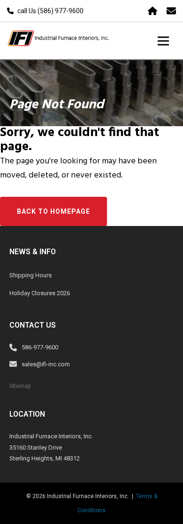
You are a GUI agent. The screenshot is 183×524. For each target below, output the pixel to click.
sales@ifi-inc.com (46, 364)
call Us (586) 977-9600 (50, 11)
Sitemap (19, 386)
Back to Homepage (53, 211)
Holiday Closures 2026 (39, 293)
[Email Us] (171, 11)
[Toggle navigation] (163, 40)
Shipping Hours (30, 275)
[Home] (152, 11)
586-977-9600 (40, 347)
